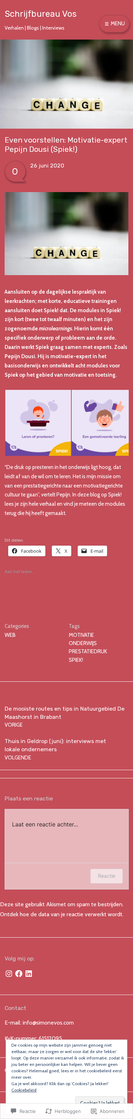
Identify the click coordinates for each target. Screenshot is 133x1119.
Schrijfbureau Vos (41, 14)
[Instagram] (9, 973)
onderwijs (83, 643)
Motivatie (81, 635)
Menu (117, 23)
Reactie (106, 876)
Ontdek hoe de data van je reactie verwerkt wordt (61, 914)
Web (10, 635)
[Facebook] (19, 973)
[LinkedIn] (28, 973)
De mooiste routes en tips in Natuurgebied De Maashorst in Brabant (64, 716)
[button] (38, 423)
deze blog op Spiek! (99, 494)
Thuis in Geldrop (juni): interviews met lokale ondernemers (55, 749)
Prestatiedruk (88, 651)
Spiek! (76, 660)
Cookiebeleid (24, 1090)
